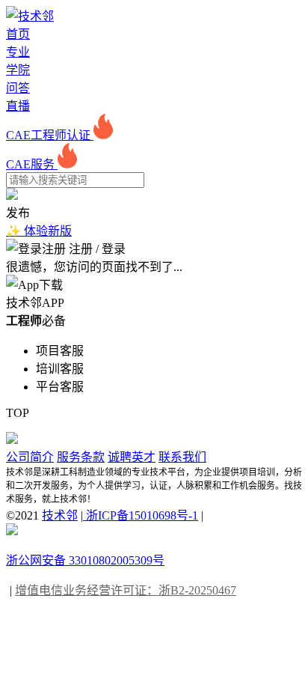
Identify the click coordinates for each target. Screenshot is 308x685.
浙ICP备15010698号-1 (140, 515)
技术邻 (60, 515)
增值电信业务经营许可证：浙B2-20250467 (125, 590)
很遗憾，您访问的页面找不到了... (94, 267)
